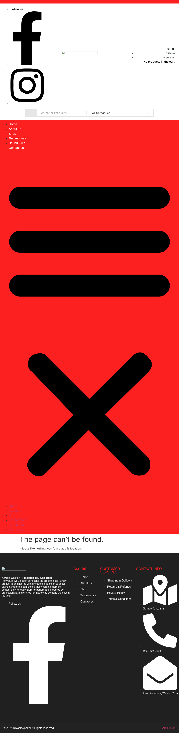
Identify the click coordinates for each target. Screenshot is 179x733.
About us (15, 129)
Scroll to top (168, 728)
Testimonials (17, 138)
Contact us (16, 148)
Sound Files (17, 143)
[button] (89, 327)
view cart (169, 57)
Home (13, 124)
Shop (12, 133)
